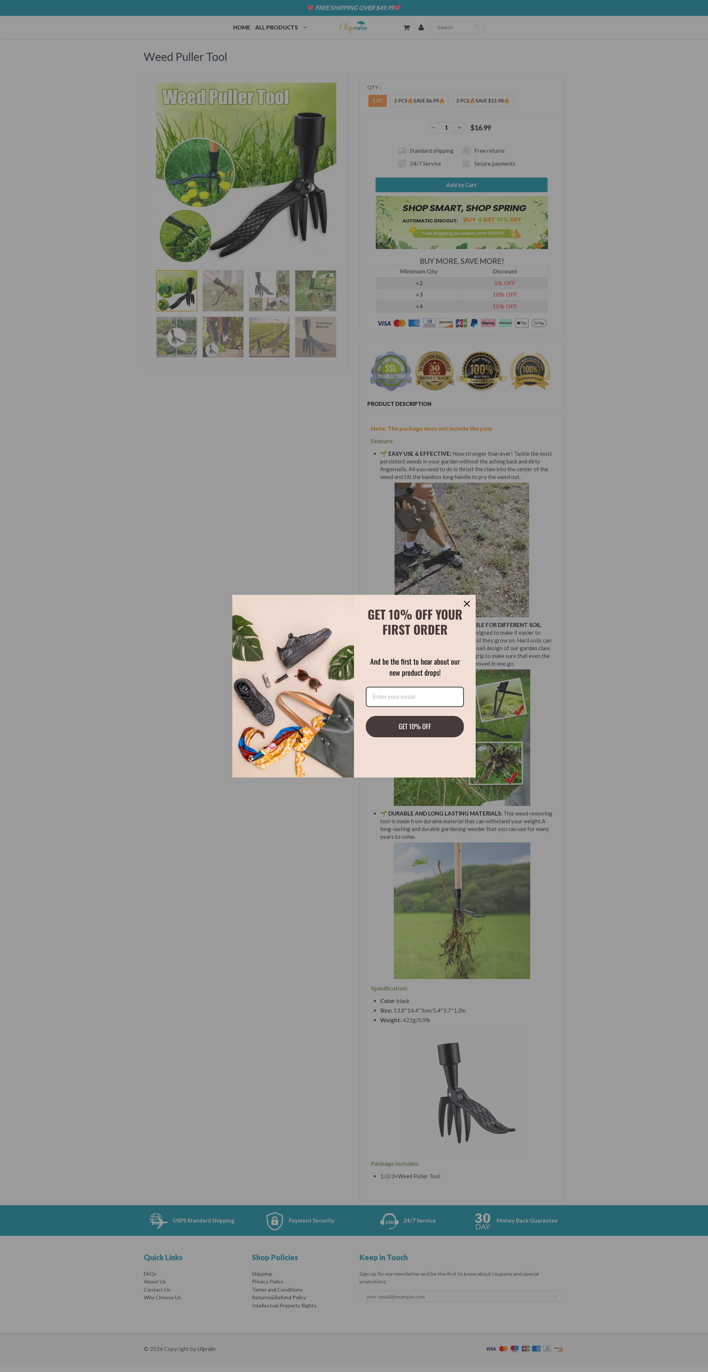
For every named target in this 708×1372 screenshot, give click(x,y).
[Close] (467, 604)
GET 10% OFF (415, 726)
